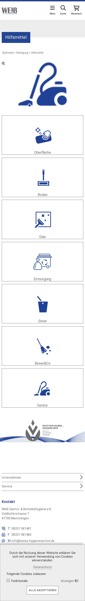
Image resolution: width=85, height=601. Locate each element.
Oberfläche (42, 152)
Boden (43, 195)
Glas (42, 237)
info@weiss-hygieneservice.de (33, 541)
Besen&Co (43, 363)
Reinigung (22, 52)
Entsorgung (42, 279)
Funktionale (19, 581)
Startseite (8, 52)
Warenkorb (76, 13)
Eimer (42, 321)
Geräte (42, 405)
